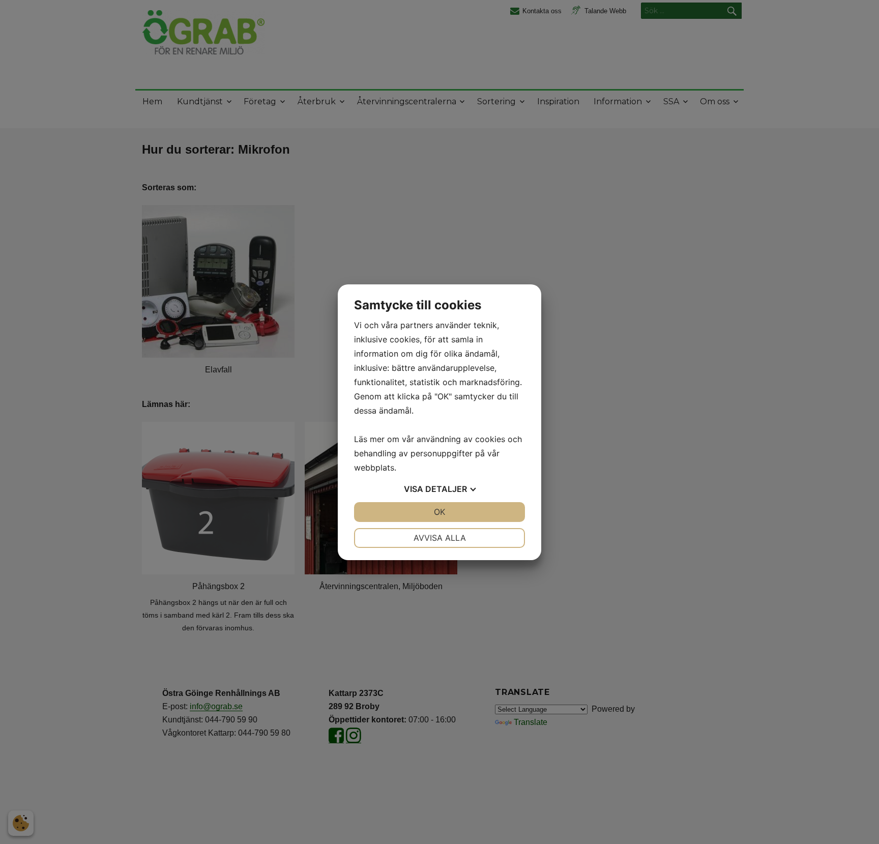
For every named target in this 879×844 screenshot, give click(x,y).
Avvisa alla (440, 538)
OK (439, 512)
